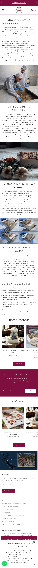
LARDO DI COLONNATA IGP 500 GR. (13, 352)
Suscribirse (8, 491)
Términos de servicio (9, 518)
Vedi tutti (19, 364)
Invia (31, 391)
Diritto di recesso (8, 521)
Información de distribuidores (13, 515)
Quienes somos (7, 501)
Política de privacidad (10, 507)
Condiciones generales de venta (14, 504)
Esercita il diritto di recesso (12, 524)
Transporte (6, 512)
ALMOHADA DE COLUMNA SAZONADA (13, 433)
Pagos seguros (7, 510)
